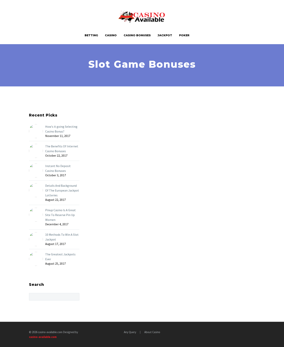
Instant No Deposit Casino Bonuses (58, 168)
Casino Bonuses (137, 35)
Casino (111, 35)
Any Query (130, 332)
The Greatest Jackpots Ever (60, 256)
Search (75, 296)
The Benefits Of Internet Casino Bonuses (61, 148)
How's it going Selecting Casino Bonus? (61, 129)
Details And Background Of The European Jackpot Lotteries (62, 190)
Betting (91, 35)
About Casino (152, 332)
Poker (184, 35)
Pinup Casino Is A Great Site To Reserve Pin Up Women (60, 215)
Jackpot (165, 35)
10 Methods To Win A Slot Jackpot (62, 237)
